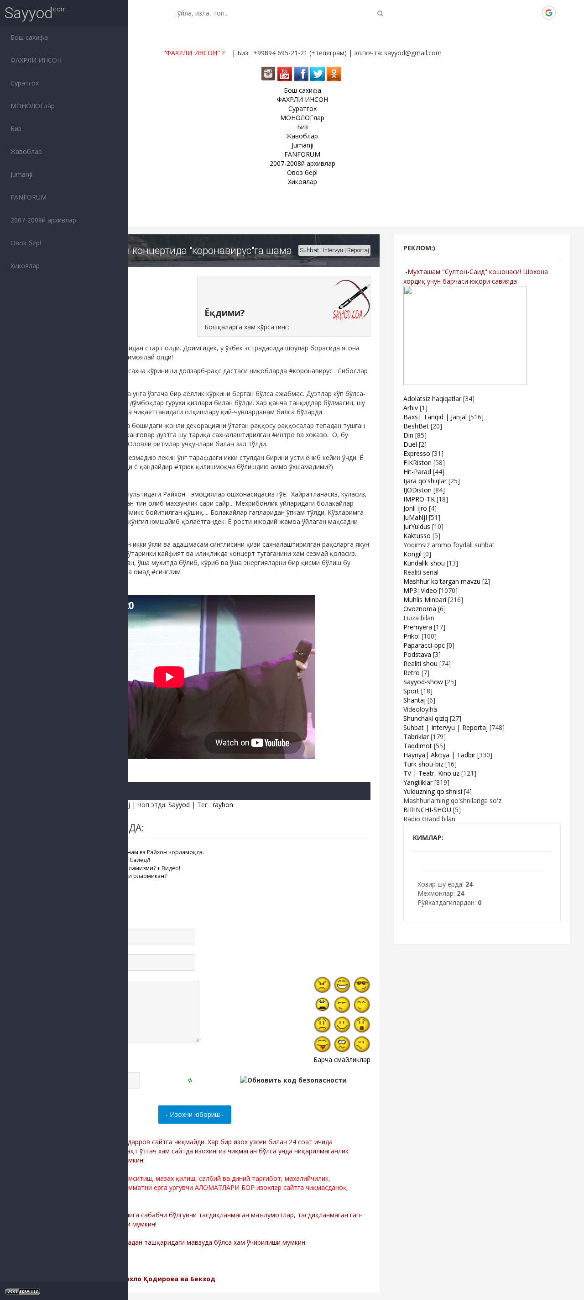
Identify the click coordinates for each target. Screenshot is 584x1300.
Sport (411, 691)
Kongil (412, 554)
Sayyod (29, 13)
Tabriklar (416, 736)
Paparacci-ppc (424, 645)
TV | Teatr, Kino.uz (431, 773)
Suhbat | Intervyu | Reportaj (334, 250)
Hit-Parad (417, 471)
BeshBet (416, 426)
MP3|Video (420, 590)
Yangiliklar (418, 782)
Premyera (417, 627)
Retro (411, 672)
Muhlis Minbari (424, 599)
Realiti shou (420, 663)
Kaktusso (417, 535)
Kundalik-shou (424, 563)
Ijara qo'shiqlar (425, 480)
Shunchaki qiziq (425, 718)
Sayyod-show (423, 681)
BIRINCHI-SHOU (427, 809)
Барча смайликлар (341, 1059)
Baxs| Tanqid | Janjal (435, 416)
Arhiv (410, 407)
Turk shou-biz (423, 764)
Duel (410, 444)
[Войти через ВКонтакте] (502, 13)
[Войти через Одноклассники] (564, 13)
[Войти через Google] (549, 13)
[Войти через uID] (487, 13)
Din (408, 435)
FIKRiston (417, 462)
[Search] (380, 13)
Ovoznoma (419, 608)
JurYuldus (416, 526)
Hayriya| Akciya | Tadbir (439, 754)
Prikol (411, 636)
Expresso (416, 453)
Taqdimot (417, 745)
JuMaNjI (415, 517)
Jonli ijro (415, 508)
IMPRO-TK (419, 499)
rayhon (223, 804)
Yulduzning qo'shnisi (432, 791)
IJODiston (417, 490)
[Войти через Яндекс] (533, 13)
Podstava (417, 654)
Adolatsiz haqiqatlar (432, 398)
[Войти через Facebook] (518, 13)
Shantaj (414, 700)
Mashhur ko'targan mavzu (441, 581)
